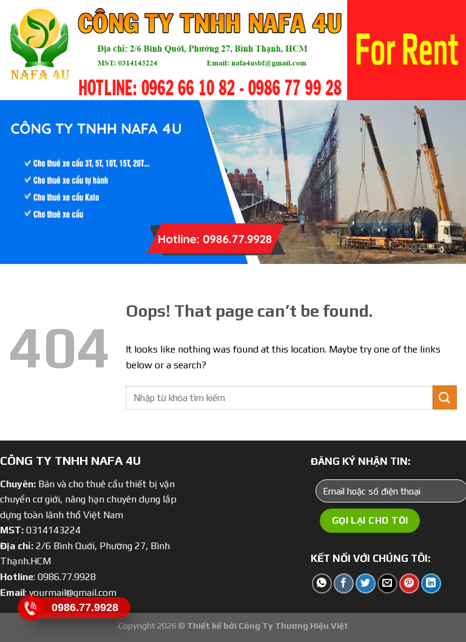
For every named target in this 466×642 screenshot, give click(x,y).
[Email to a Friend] (387, 583)
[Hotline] (30, 608)
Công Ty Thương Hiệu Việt (293, 625)
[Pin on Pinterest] (409, 583)
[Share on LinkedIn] (431, 583)
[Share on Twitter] (366, 583)
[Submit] (445, 397)
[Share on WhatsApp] (322, 583)
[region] (233, 50)
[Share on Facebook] (344, 583)
